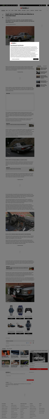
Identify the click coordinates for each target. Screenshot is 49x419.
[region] (24, 51)
